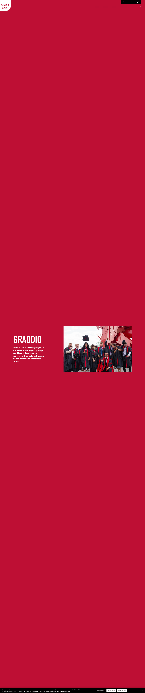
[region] (72, 690)
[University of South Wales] (5, 5)
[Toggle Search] (140, 7)
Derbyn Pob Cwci (122, 690)
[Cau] (142, 690)
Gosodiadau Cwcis (100, 690)
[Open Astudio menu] (98, 7)
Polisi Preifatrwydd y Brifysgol (63, 691)
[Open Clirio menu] (134, 7)
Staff (132, 2)
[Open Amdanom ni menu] (124, 7)
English (138, 2)
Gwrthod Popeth (111, 690)
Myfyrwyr (125, 2)
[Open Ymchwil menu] (106, 7)
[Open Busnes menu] (115, 7)
